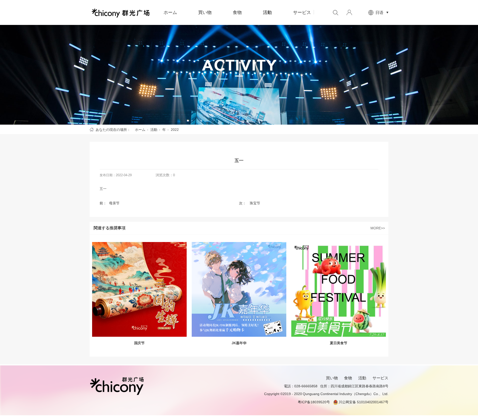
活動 (267, 12)
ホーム (170, 12)
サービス (302, 12)
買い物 (205, 12)
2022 (175, 130)
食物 (237, 12)
